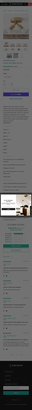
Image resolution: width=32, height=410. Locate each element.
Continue (8, 209)
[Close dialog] (30, 195)
